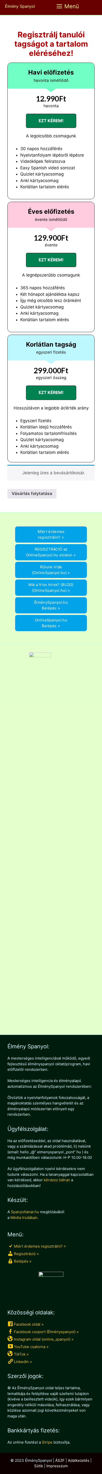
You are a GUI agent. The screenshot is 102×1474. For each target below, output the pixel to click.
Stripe (47, 1442)
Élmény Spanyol (20, 6)
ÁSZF (60, 1460)
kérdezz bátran (57, 1180)
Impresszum (57, 1466)
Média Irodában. (24, 1217)
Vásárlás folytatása (32, 493)
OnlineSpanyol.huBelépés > (51, 623)
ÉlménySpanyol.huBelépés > (51, 605)
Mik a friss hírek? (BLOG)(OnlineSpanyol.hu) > (51, 587)
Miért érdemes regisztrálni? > (51, 534)
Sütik (38, 1466)
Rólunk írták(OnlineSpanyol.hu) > (51, 570)
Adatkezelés (78, 1460)
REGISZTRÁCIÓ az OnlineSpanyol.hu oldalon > (51, 552)
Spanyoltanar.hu (25, 1211)
